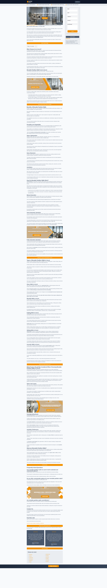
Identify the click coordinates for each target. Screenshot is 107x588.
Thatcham (47, 560)
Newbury (47, 561)
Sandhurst (30, 560)
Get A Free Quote (45, 548)
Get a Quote (45, 18)
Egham (34, 523)
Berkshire (47, 557)
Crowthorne (42, 523)
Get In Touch (72, 36)
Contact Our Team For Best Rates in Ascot (44, 257)
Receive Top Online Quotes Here (44, 364)
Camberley (37, 523)
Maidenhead (48, 554)
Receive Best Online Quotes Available (44, 104)
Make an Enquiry (53, 566)
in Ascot (32, 25)
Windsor (31, 523)
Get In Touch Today (44, 43)
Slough (30, 561)
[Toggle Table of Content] (35, 46)
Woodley (47, 555)
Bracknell (28, 523)
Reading (47, 558)
